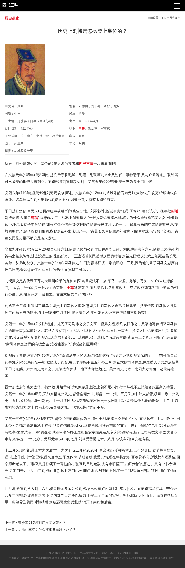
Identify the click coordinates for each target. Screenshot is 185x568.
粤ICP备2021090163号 (124, 553)
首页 (163, 17)
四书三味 (71, 553)
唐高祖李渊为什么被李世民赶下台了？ (47, 529)
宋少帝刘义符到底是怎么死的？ (42, 523)
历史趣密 (174, 17)
